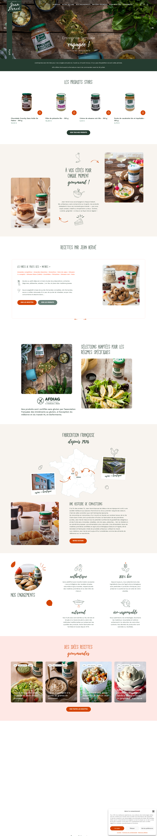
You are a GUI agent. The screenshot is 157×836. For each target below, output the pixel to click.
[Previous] (2, 29)
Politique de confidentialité (129, 832)
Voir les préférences (147, 828)
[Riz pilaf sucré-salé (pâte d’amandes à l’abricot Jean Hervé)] (96, 682)
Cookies (119, 832)
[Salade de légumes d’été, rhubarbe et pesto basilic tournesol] (27, 682)
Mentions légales (143, 832)
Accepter (117, 828)
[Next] (85, 320)
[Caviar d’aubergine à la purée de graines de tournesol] (61, 682)
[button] (153, 811)
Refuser (132, 828)
